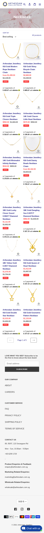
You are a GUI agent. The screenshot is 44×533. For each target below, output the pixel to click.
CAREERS (10, 392)
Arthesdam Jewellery (25, 525)
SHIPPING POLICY (13, 422)
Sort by (6, 33)
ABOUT (8, 385)
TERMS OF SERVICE (14, 429)
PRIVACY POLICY (13, 415)
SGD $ (21, 502)
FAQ (7, 409)
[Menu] (39, 4)
